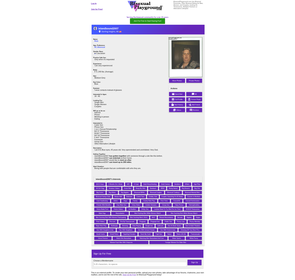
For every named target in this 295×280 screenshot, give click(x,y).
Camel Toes (140, 196)
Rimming (125, 226)
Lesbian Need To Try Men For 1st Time (167, 209)
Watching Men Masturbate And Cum (152, 238)
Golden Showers (151, 205)
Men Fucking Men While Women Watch (147, 213)
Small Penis (114, 234)
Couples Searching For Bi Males (172, 196)
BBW (162, 188)
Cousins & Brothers (193, 196)
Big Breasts (186, 188)
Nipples (189, 217)
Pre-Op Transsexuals (127, 221)
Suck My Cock (145, 234)
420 (128, 184)
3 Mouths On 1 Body (115, 184)
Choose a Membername (103, 261)
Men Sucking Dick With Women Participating (111, 217)
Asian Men (127, 188)
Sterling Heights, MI (108, 31)
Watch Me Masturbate (123, 238)
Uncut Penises (103, 238)
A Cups (136, 184)
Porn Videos (100, 221)
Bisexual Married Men (192, 192)
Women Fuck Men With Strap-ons (121, 242)
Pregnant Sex (155, 221)
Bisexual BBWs (139, 192)
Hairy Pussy (179, 205)
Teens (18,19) (181, 234)
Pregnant (143, 221)
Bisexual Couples (156, 192)
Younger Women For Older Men (175, 242)
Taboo (169, 234)
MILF (153, 217)
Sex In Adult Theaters (193, 226)
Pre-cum (112, 221)
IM (194, 94)
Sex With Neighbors (125, 230)
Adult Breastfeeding (149, 184)
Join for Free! (97, 9)
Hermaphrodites (194, 205)
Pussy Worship (195, 221)
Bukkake (129, 196)
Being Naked (173, 188)
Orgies (198, 217)
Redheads (114, 226)
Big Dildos (112, 192)
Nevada (179, 217)
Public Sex (168, 221)
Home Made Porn (102, 209)
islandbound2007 (108, 28)
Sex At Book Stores (174, 226)
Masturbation (120, 213)
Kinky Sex (145, 209)
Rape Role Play (101, 226)
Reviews (194, 110)
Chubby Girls (153, 196)
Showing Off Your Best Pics (190, 230)
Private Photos (194, 81)
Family (135, 201)
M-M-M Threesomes (193, 209)
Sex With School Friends (146, 230)
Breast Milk (118, 196)
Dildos (116, 201)
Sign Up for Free (129, 275)
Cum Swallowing (102, 201)
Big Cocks (99, 192)
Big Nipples (125, 192)
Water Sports (176, 238)
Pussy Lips (181, 221)
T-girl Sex (159, 234)
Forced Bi (176, 201)
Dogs (125, 201)
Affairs (187, 184)
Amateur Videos (114, 188)
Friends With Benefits (104, 205)
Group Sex (165, 205)
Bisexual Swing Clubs (103, 196)
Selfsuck (160, 226)
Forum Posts (194, 99)
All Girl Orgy (100, 188)
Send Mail (177, 94)
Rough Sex (149, 226)
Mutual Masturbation (166, 217)
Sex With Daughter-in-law (105, 230)
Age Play (197, 184)
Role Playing (137, 226)
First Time (164, 201)
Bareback (153, 188)
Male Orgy (102, 213)
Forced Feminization (192, 201)
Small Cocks (100, 234)
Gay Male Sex (121, 205)
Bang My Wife (140, 188)
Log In (94, 4)
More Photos (177, 81)
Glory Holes (136, 205)
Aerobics (177, 184)
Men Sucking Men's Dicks (139, 217)
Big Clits (197, 188)
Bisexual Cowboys (173, 192)
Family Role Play (149, 201)
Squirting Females (129, 234)
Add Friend (194, 104)
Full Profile (177, 99)
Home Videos (118, 209)
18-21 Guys (100, 184)
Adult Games (165, 184)
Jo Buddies (132, 209)
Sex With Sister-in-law (167, 230)
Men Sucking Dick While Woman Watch (184, 213)
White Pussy (194, 238)
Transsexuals (195, 234)
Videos (177, 110)
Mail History (177, 104)
